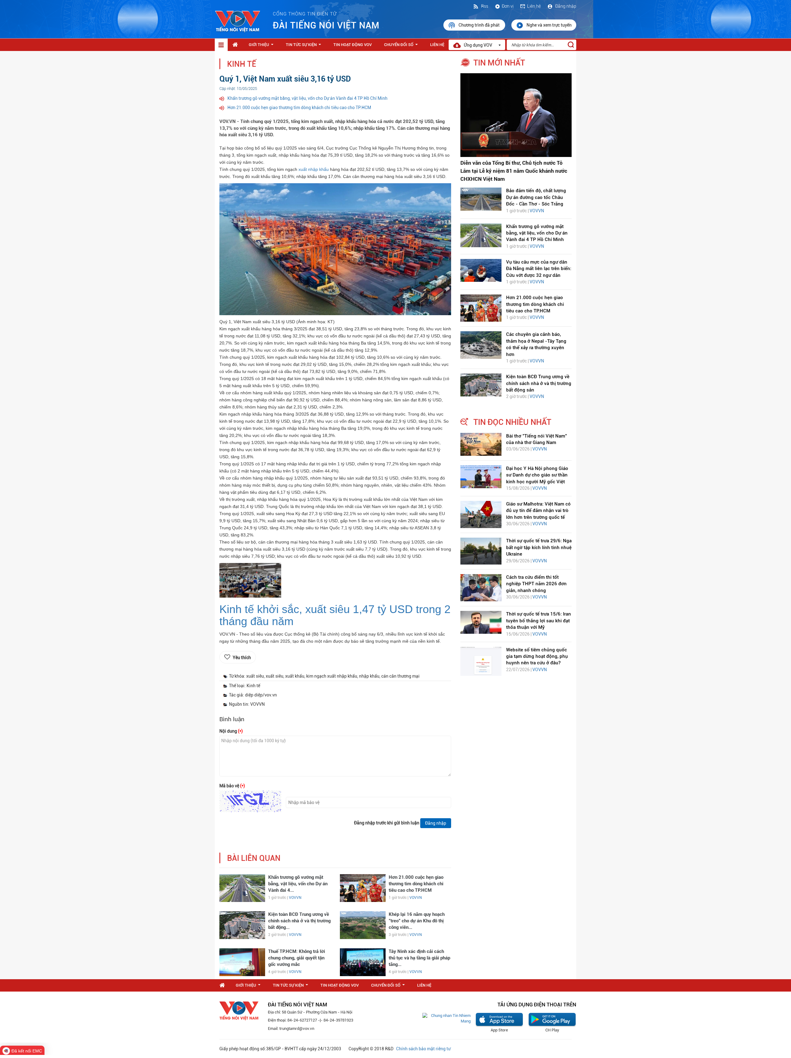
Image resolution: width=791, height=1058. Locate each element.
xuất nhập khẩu (314, 169)
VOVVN (295, 897)
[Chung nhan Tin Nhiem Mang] (446, 1018)
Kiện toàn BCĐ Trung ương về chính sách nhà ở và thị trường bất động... (299, 921)
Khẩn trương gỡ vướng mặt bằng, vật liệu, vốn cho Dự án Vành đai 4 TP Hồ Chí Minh (307, 98)
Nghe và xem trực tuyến (549, 25)
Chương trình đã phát (480, 25)
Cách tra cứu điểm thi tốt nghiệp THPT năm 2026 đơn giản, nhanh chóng (536, 583)
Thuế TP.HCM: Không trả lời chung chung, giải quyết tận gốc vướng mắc (296, 958)
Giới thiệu (262, 46)
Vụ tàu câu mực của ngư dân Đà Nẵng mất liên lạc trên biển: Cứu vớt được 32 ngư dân (538, 268)
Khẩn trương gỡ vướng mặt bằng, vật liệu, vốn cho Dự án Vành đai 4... (298, 883)
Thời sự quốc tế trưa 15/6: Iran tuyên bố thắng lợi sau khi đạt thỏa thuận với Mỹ (538, 620)
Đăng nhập (565, 6)
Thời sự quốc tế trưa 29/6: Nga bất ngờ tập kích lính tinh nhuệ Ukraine (539, 547)
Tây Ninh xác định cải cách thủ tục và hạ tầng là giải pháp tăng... (419, 958)
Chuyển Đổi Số (402, 46)
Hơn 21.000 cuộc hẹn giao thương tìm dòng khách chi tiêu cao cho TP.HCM (299, 107)
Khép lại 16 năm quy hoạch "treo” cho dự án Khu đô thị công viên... (417, 921)
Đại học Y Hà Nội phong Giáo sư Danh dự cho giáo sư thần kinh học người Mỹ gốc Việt (537, 475)
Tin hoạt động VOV (352, 44)
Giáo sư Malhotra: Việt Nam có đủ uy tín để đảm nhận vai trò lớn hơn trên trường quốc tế (538, 510)
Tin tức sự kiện (305, 46)
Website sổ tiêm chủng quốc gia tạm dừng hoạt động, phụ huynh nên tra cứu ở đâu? (537, 656)
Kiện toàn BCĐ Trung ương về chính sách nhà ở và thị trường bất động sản (538, 383)
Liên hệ (534, 6)
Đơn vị (508, 6)
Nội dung (231, 731)
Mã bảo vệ (232, 785)
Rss (484, 6)
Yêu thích (242, 657)
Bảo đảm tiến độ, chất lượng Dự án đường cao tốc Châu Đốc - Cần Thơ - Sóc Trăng (536, 197)
